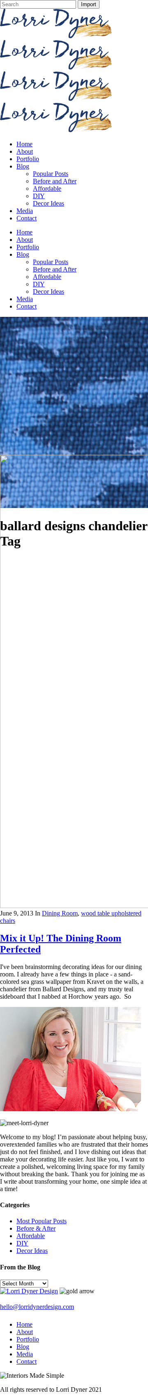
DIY (22, 1243)
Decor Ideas (32, 1250)
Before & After (36, 1228)
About (24, 1331)
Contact (26, 1361)
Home (24, 1324)
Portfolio (27, 1339)
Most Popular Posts (41, 1220)
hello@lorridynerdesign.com (37, 1306)
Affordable (30, 1235)
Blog (22, 1346)
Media (24, 1354)
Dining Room (60, 913)
